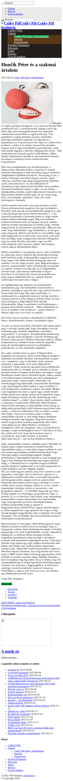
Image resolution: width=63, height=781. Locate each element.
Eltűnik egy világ (16, 711)
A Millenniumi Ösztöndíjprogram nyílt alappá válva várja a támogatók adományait (34, 679)
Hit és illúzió (14, 719)
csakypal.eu (29, 775)
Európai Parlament (18, 45)
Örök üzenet (14, 716)
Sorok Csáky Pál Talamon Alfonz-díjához (28, 705)
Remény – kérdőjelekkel (20, 700)
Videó (11, 51)
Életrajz (11, 11)
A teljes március (16, 692)
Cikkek (12, 33)
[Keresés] (2, 3)
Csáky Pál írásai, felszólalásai (31, 36)
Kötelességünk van (17, 694)
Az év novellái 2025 (18, 675)
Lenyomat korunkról (18, 672)
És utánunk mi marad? (19, 714)
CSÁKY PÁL (15, 30)
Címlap (11, 8)
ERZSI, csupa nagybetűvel (18, 602)
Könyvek (13, 48)
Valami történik (15, 703)
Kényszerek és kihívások (20, 697)
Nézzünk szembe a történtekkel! (24, 733)
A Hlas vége (14, 725)
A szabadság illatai (17, 722)
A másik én (10, 651)
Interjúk (18, 39)
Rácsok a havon (16, 689)
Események (21, 42)
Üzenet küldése (15, 14)
